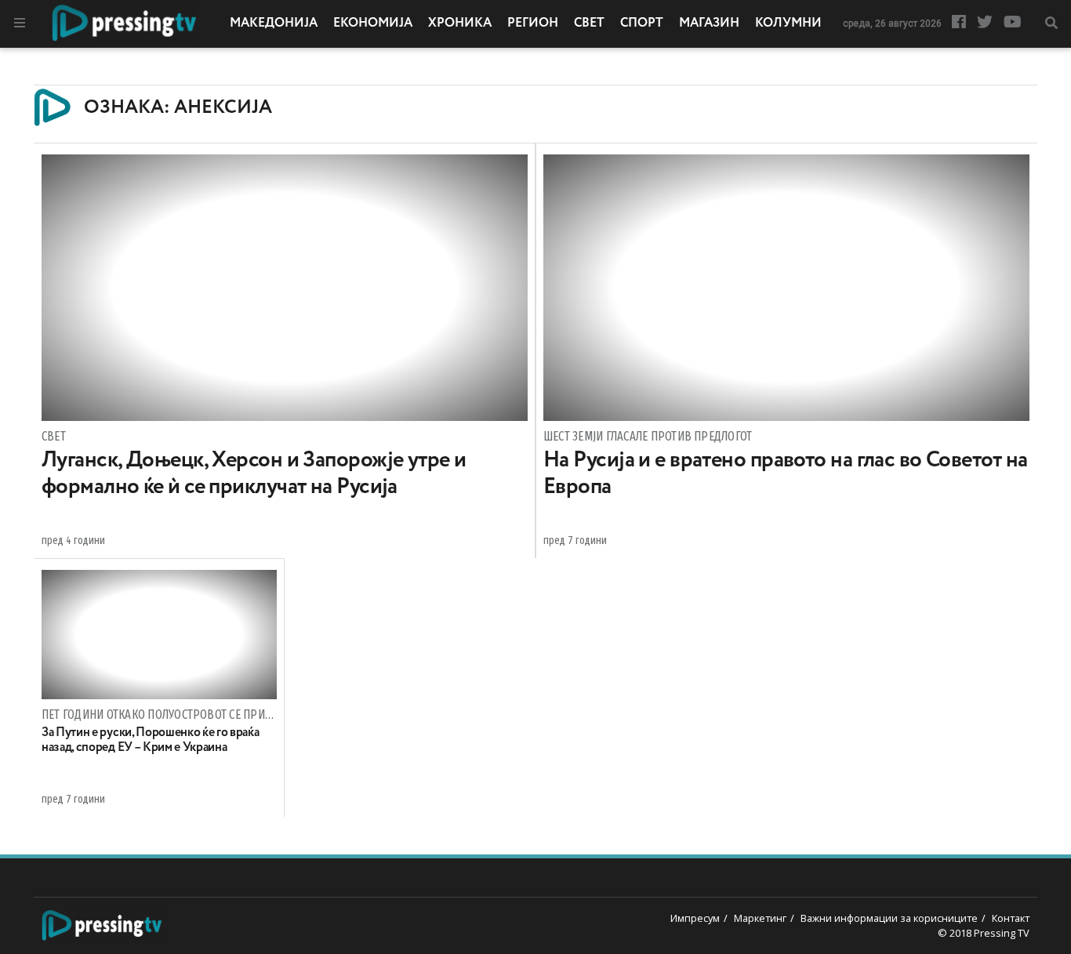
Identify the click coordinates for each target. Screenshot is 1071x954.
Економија (372, 23)
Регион (532, 23)
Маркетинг (760, 918)
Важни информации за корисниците (889, 918)
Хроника (460, 23)
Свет (589, 23)
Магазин (709, 23)
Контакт (1010, 918)
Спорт (641, 23)
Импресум (695, 918)
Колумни (788, 23)
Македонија (274, 23)
